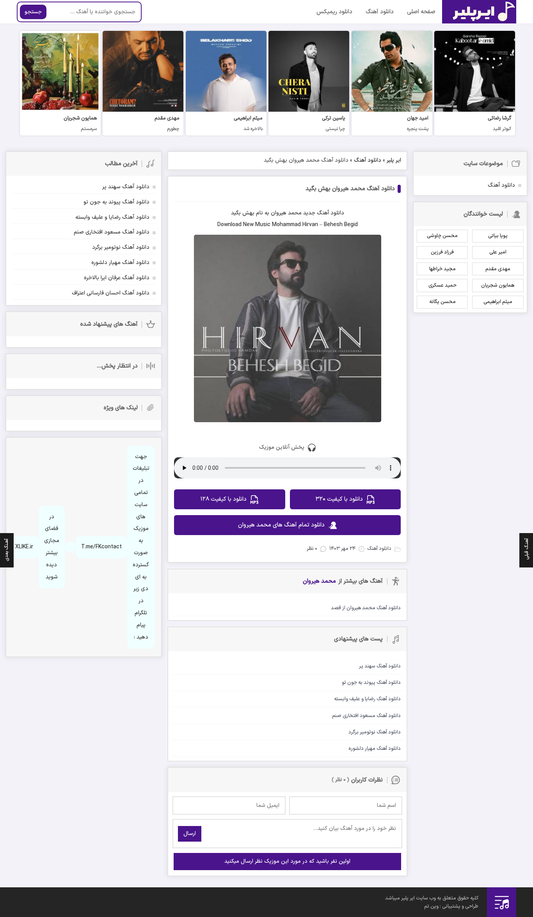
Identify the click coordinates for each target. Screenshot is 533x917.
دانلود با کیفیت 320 (339, 499)
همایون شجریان (497, 285)
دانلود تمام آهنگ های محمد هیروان (281, 525)
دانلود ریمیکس (334, 11)
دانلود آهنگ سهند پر (125, 187)
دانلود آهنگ (380, 11)
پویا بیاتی (498, 236)
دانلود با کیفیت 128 (223, 499)
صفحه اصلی (421, 11)
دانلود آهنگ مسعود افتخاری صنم (111, 232)
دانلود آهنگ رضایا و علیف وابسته (112, 217)
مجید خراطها (442, 269)
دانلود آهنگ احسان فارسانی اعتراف (110, 293)
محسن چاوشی (442, 236)
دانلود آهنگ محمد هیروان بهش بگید (350, 188)
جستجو (33, 12)
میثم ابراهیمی (497, 302)
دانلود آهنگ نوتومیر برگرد (120, 247)
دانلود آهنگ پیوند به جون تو (116, 202)
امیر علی (497, 252)
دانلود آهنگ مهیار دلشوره (120, 263)
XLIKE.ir (24, 547)
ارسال (189, 834)
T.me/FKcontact (101, 547)
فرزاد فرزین (442, 252)
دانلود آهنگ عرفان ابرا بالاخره (116, 278)
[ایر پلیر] (479, 11)
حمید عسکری (442, 285)
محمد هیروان (286, 213)
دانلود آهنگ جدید (323, 213)
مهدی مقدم (497, 269)
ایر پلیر (394, 160)
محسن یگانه (442, 302)
